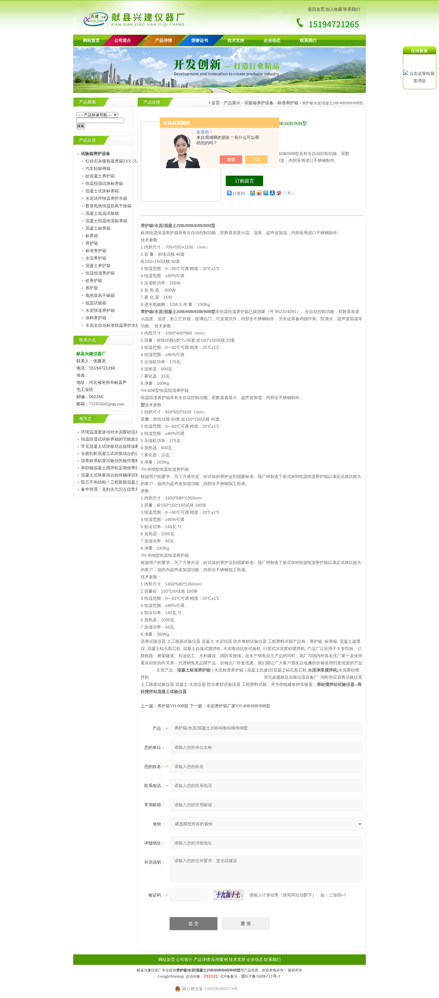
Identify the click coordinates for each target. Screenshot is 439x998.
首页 (215, 103)
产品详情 (163, 40)
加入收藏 (334, 9)
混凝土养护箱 (97, 265)
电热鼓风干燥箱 (100, 295)
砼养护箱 (93, 280)
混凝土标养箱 (97, 228)
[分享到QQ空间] (252, 193)
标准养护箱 (95, 251)
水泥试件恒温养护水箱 (106, 198)
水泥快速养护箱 (100, 310)
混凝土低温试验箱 (102, 213)
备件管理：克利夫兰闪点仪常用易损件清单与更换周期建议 (135, 489)
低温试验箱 (95, 303)
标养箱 (91, 236)
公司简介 (184, 959)
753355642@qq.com (106, 404)
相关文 (85, 418)
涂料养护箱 (95, 318)
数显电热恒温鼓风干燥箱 (108, 206)
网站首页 (91, 40)
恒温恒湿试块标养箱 (104, 183)
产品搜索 (87, 102)
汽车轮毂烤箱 (97, 168)
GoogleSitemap (171, 976)
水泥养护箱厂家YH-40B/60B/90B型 (238, 706)
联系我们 (351, 9)
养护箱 (91, 243)
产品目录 (87, 140)
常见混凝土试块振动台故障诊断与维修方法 (120, 446)
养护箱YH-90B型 (172, 706)
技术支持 (236, 40)
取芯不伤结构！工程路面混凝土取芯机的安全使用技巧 (131, 482)
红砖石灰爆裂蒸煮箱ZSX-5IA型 (114, 161)
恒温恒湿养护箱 (100, 273)
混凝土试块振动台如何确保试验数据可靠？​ (120, 475)
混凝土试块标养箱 (102, 191)
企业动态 (272, 40)
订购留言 (244, 180)
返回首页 (316, 9)
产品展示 (232, 103)
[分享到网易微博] (278, 193)
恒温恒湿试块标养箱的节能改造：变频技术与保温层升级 (133, 439)
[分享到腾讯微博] (265, 193)
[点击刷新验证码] (228, 895)
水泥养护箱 (95, 258)
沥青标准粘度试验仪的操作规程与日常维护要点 (125, 461)
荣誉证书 (199, 40)
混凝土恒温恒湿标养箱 (106, 221)
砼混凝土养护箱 (100, 176)
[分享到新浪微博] (259, 193)
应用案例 (219, 959)
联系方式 (87, 340)
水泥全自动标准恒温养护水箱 (112, 325)
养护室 (91, 288)
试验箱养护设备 (259, 103)
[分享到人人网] (272, 193)
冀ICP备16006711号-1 (260, 976)
